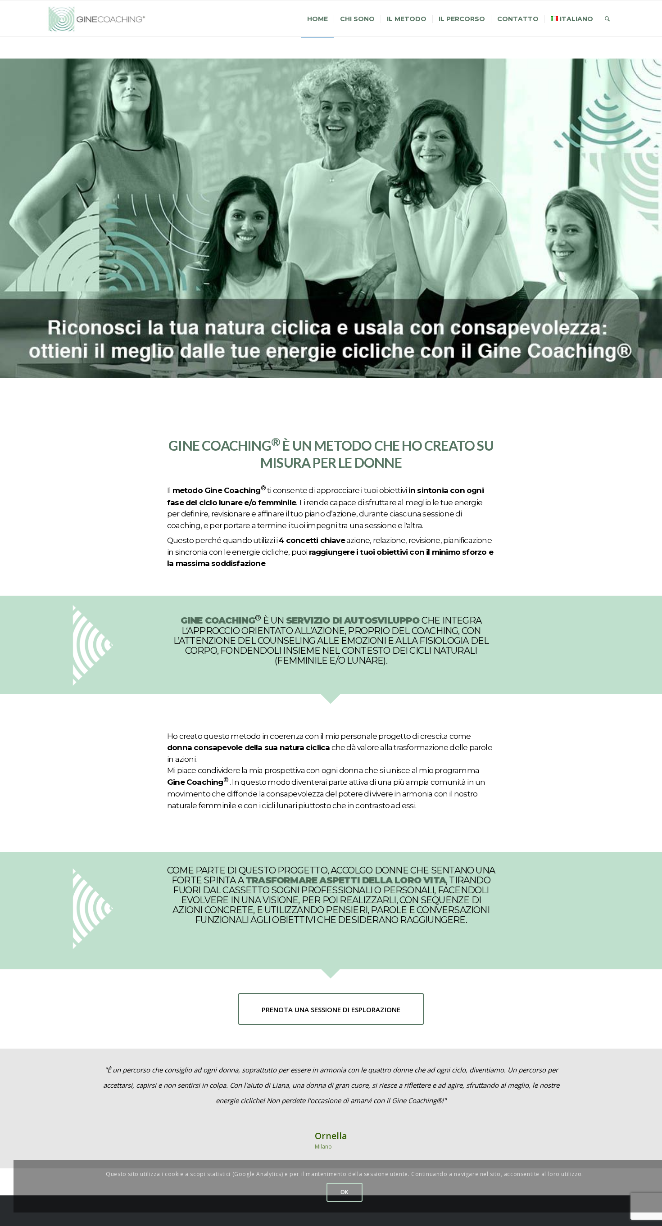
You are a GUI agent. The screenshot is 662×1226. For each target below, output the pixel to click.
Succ (595, 1075)
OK (344, 1192)
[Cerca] (607, 18)
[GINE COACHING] (100, 18)
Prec (66, 1075)
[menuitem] (317, 18)
